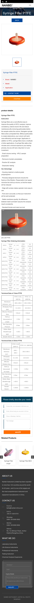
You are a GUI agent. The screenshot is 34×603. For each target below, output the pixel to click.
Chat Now (17, 99)
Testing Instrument (8, 554)
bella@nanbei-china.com (15, 508)
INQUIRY (11, 587)
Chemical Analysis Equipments (12, 557)
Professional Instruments (10, 550)
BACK (17, 20)
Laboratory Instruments (9, 544)
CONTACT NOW (13, 93)
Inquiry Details (10, 574)
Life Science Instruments (10, 547)
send (17, 432)
